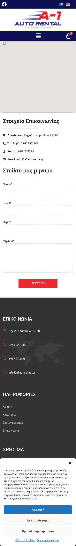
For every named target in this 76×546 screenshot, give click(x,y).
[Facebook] (4, 4)
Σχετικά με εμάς (13, 422)
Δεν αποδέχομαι (38, 520)
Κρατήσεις (9, 414)
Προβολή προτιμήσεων (38, 531)
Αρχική (7, 406)
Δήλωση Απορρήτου (48, 540)
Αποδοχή (38, 510)
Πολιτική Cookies (25, 540)
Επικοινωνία (11, 430)
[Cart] (68, 36)
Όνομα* (7, 184)
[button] (70, 463)
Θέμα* (7, 222)
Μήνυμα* (8, 241)
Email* (7, 203)
